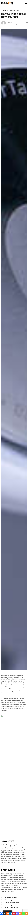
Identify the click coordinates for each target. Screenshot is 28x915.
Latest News (4, 10)
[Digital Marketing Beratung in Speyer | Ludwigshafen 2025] (7, 3)
